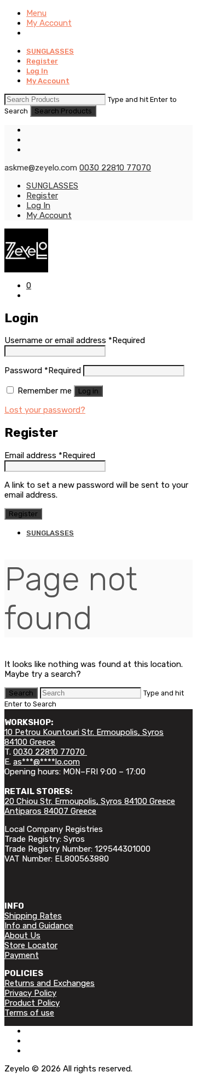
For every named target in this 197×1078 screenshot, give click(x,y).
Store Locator (30, 945)
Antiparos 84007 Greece (50, 811)
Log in (88, 391)
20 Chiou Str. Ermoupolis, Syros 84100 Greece (89, 801)
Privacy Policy (30, 993)
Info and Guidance (38, 926)
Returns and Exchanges (49, 983)
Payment (21, 955)
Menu (36, 13)
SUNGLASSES (50, 51)
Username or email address (74, 340)
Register (42, 61)
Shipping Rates (33, 916)
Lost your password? (44, 410)
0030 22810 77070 (115, 168)
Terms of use (29, 1013)
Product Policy (32, 1003)
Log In (37, 71)
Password (42, 370)
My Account (49, 23)
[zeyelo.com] (98, 250)
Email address (49, 455)
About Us (22, 935)
